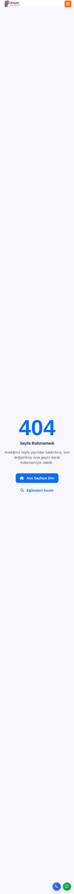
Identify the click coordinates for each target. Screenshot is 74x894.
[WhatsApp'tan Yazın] (67, 886)
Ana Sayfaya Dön (40, 478)
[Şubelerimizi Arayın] (56, 886)
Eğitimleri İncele (40, 490)
